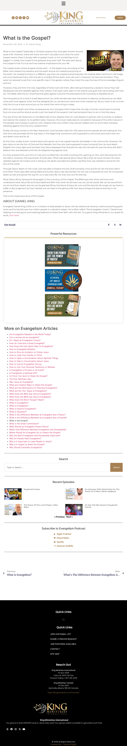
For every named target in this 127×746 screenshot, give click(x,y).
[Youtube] (27, 17)
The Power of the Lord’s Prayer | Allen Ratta (41, 506)
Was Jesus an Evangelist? (21, 382)
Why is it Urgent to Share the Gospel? (27, 444)
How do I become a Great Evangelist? (27, 343)
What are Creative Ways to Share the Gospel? (30, 385)
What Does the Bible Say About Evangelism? (30, 394)
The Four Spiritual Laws (20, 379)
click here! (14, 215)
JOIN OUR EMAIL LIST (60, 634)
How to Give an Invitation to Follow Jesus (29, 352)
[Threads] (13, 17)
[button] (63, 3)
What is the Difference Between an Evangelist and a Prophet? (38, 417)
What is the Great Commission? (24, 423)
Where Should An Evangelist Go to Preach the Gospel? (35, 432)
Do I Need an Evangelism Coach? (25, 340)
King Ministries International (54, 720)
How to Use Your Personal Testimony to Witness (32, 367)
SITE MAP (54, 654)
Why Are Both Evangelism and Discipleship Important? (34, 435)
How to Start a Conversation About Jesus (29, 361)
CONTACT (55, 649)
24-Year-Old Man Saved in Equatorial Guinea (101, 506)
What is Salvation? (18, 411)
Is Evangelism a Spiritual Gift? (23, 373)
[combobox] (56, 467)
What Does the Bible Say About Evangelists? (30, 397)
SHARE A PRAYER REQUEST (63, 639)
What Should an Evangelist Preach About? (29, 426)
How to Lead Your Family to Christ (25, 355)
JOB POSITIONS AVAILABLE (63, 644)
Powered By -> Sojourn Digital (63, 744)
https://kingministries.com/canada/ (63, 692)
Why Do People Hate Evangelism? (25, 438)
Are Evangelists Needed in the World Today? (30, 334)
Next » (69, 517)
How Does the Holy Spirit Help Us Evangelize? (31, 346)
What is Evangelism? (19, 403)
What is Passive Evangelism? (22, 408)
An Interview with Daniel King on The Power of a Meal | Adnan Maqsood (102, 490)
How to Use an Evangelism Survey (25, 364)
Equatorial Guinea (32, 489)
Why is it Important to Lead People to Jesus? (30, 441)
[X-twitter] (23, 17)
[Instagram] (20, 17)
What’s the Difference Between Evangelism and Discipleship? (37, 429)
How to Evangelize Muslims (22, 349)
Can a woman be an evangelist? (24, 337)
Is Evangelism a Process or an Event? (26, 370)
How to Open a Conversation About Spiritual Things (33, 358)
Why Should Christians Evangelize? (25, 447)
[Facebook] (16, 17)
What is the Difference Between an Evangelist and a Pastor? (37, 414)
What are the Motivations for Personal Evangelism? (33, 388)
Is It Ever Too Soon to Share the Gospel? (28, 376)
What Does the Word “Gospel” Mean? (26, 400)
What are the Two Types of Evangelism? (28, 391)
